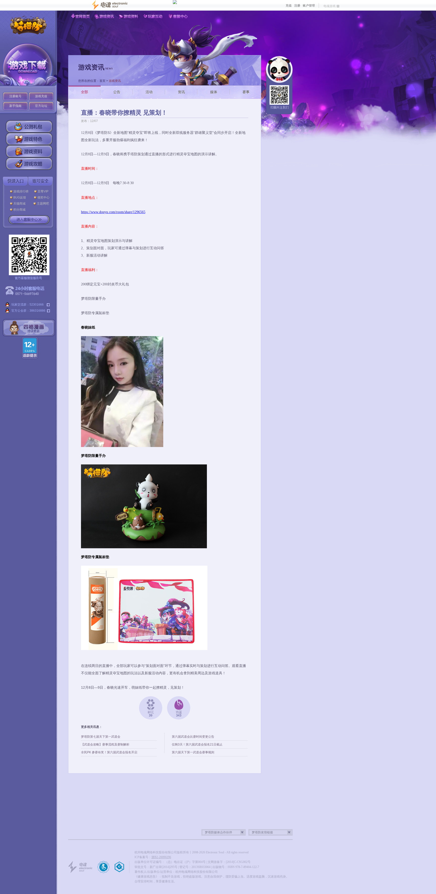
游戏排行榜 (21, 191)
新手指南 (15, 106)
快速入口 (15, 181)
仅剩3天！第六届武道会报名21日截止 (197, 744)
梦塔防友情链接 (262, 832)
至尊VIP (44, 191)
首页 (102, 81)
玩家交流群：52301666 (28, 304)
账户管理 (309, 5)
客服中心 (178, 16)
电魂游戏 (329, 6)
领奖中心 (43, 197)
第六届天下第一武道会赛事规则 (193, 752)
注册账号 (15, 96)
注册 (297, 5)
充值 (289, 5)
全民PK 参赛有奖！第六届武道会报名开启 (109, 752)
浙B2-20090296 (161, 857)
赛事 (246, 92)
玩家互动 (154, 16)
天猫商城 (20, 203)
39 (150, 715)
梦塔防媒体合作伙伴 (218, 832)
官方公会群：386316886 (28, 310)
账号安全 (40, 181)
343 (178, 715)
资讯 (181, 92)
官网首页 (80, 16)
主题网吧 (43, 203)
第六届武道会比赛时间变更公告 (193, 736)
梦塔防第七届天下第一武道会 (100, 736)
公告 (116, 92)
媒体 (213, 92)
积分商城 (19, 209)
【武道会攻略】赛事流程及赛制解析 (105, 744)
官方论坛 (41, 106)
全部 (84, 92)
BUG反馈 (20, 197)
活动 (149, 92)
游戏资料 (129, 16)
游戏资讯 (105, 16)
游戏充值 (41, 96)
